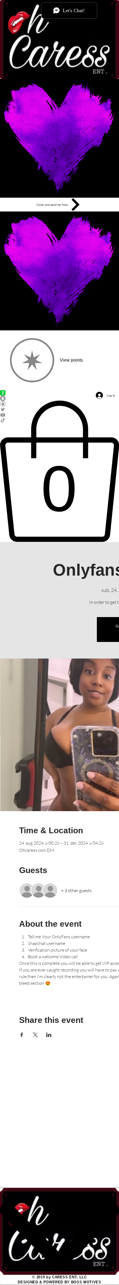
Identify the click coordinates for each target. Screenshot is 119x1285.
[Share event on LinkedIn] (48, 1035)
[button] (59, 471)
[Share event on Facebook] (21, 1035)
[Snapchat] (59, 398)
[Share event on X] (35, 1035)
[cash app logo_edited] (59, 393)
